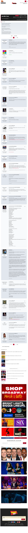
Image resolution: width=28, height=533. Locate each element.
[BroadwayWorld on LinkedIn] (14, 522)
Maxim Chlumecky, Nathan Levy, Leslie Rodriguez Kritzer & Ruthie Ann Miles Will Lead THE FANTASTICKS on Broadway (6, 32)
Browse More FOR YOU (13, 368)
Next (17, 37)
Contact (11, 523)
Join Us (13, 523)
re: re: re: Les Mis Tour (12, 68)
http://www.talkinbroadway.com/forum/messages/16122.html (17, 139)
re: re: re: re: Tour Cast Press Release (14, 174)
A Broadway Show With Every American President (8, 489)
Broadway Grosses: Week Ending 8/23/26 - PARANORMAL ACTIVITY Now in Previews (6, 29)
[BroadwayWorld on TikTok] (16, 522)
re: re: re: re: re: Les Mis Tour (13, 86)
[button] (25, 1)
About (8, 523)
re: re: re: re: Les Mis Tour (12, 78)
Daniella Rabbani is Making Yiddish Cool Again (12, 378)
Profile (4, 41)
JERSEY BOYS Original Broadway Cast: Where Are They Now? (9, 460)
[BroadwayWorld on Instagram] (13, 522)
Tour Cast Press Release (12, 135)
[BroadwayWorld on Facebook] (11, 522)
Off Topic (25, 15)
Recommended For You (4, 349)
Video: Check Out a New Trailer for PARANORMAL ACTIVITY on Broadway (11, 503)
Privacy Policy (21, 524)
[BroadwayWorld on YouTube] (19, 522)
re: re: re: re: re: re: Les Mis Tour (13, 97)
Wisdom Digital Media (12, 524)
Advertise (6, 523)
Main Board (17, 15)
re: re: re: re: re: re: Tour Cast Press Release (15, 196)
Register (21, 1)
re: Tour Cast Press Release (12, 146)
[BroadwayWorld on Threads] (17, 522)
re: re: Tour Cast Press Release (13, 156)
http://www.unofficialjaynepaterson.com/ (14, 319)
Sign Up (23, 519)
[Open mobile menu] (27, 1)
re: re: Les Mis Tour (11, 60)
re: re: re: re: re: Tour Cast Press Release (14, 187)
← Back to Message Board (5, 18)
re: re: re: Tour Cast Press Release (13, 163)
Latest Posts (21, 15)
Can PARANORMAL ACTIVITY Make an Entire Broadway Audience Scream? (15, 373)
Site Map (22, 523)
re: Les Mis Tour (11, 50)
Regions (19, 523)
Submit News (16, 523)
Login (23, 1)
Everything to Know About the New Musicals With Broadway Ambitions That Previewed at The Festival (13, 475)
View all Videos (3, 381)
